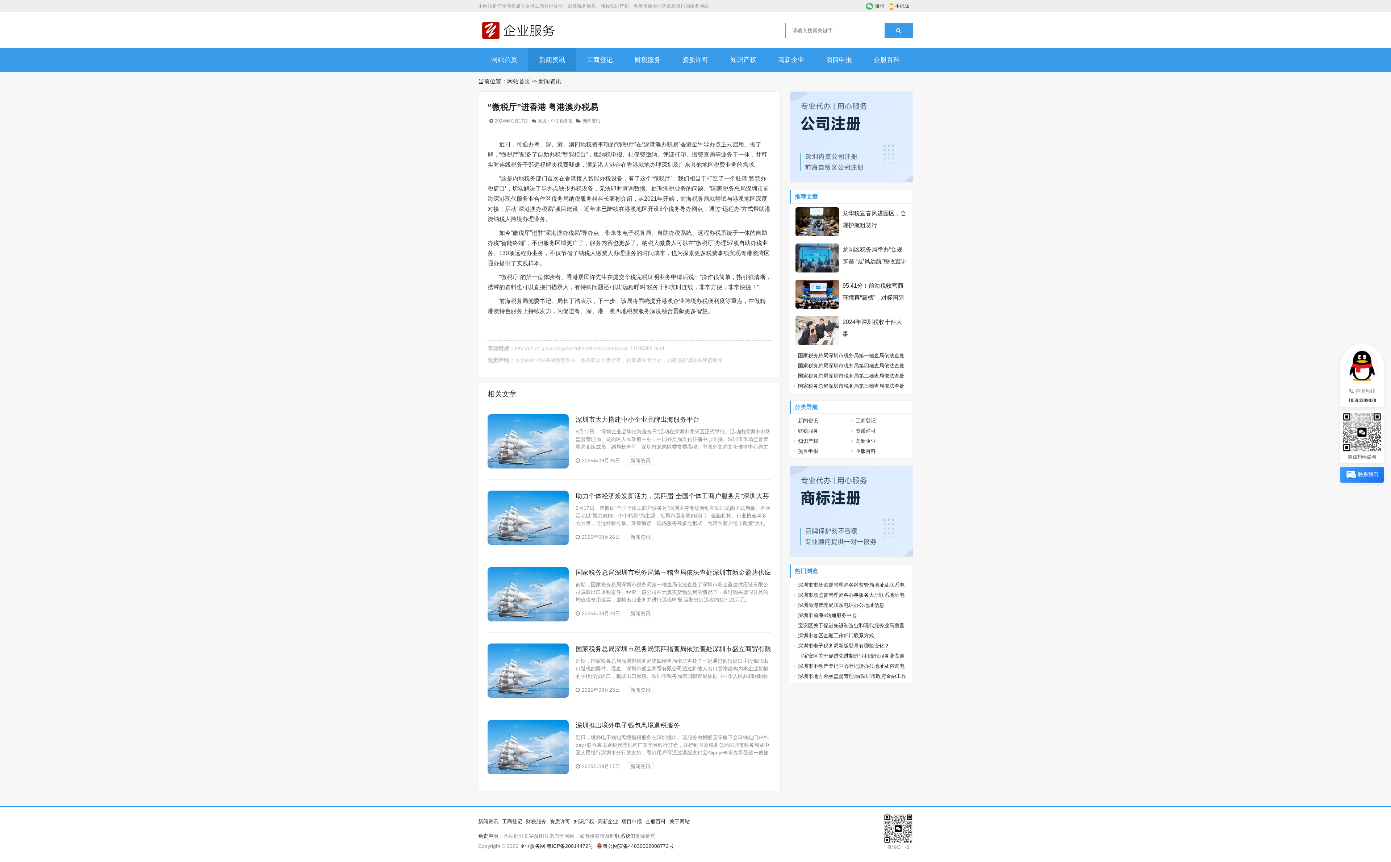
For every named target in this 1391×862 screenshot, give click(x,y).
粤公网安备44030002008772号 (638, 846)
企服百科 (887, 59)
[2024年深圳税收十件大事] (817, 343)
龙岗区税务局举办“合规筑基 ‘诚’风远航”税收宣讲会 (875, 261)
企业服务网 (542, 360)
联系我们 (702, 360)
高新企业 (791, 59)
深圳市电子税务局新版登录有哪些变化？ (843, 646)
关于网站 (679, 821)
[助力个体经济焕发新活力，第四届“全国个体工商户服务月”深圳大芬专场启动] (528, 543)
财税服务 (648, 59)
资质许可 (695, 59)
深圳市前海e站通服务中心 (827, 615)
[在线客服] (1362, 364)
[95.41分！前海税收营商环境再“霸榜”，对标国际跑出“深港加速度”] (817, 307)
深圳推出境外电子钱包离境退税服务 (628, 725)
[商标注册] (851, 555)
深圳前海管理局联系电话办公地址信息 (841, 605)
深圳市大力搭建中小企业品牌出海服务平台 (637, 419)
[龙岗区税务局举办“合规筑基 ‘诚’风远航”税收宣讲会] (817, 271)
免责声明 (488, 836)
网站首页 (504, 59)
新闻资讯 (552, 59)
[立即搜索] (898, 30)
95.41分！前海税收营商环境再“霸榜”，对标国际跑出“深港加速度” (873, 298)
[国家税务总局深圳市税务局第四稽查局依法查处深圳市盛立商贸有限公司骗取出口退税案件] (528, 696)
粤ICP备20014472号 (570, 846)
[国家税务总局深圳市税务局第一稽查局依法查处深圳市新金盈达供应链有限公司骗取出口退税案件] (528, 619)
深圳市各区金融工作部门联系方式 (836, 635)
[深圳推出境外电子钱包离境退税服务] (528, 772)
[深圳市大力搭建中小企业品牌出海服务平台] (528, 467)
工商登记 (600, 59)
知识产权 (743, 59)
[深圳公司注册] (851, 180)
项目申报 (839, 59)
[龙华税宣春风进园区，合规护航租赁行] (817, 234)
